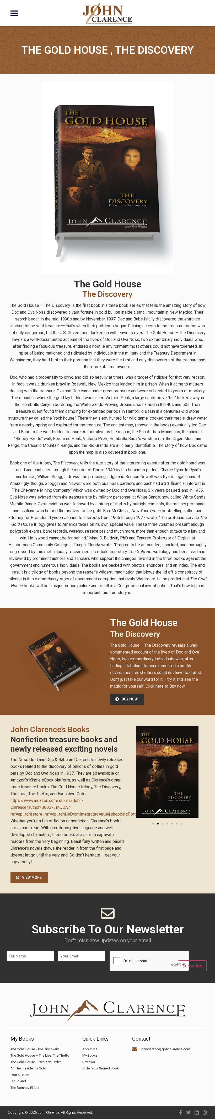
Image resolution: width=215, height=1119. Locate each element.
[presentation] (149, 961)
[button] (14, 13)
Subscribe (192, 965)
